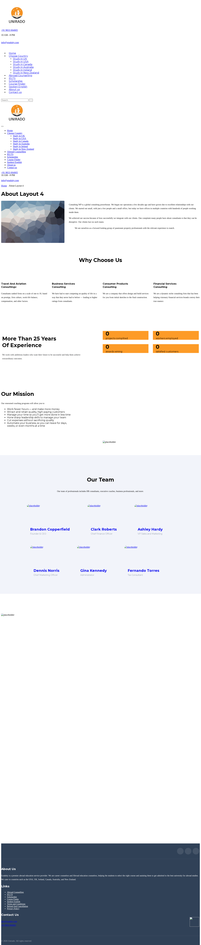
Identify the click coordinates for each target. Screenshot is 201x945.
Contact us (15, 92)
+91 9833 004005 (9, 30)
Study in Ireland (22, 70)
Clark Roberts (104, 529)
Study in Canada (22, 64)
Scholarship (12, 157)
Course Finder (13, 159)
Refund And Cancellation (17, 906)
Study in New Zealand (23, 149)
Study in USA (20, 61)
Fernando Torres (143, 570)
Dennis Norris (46, 570)
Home (10, 130)
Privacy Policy (13, 909)
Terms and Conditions (16, 904)
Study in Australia (23, 67)
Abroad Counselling (20, 75)
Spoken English (14, 162)
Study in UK (20, 58)
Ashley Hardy (150, 529)
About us (11, 165)
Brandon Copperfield (50, 529)
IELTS (10, 154)
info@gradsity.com (10, 42)
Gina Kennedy (93, 570)
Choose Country (18, 56)
